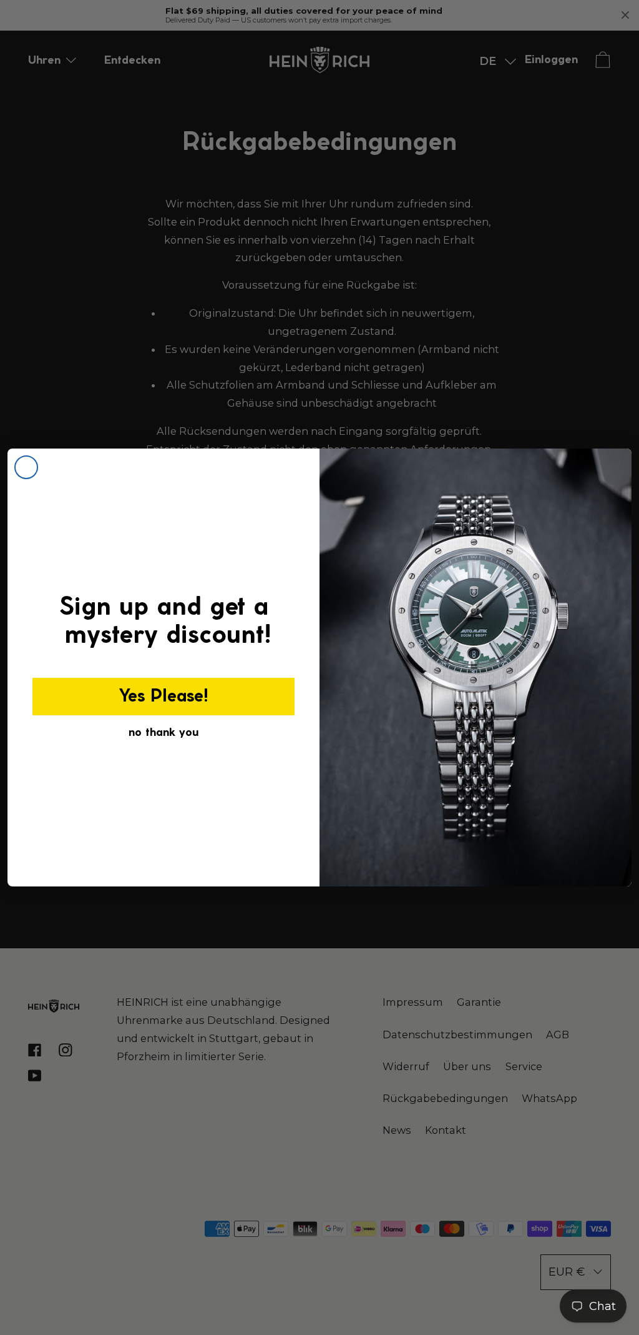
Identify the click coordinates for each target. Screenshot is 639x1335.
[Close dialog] (26, 467)
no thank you (163, 733)
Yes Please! (163, 696)
